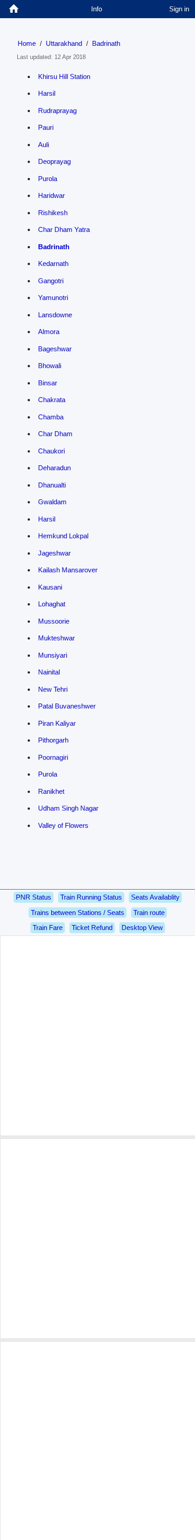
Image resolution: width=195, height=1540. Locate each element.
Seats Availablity (155, 897)
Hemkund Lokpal (63, 536)
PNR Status (33, 897)
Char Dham (55, 434)
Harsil (46, 93)
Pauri (46, 127)
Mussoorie (53, 621)
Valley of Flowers (63, 825)
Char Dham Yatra (64, 229)
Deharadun (54, 468)
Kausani (50, 587)
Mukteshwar (56, 638)
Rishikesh (53, 212)
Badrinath (106, 43)
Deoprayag (54, 161)
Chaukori (51, 451)
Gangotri (50, 281)
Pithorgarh (53, 740)
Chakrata (51, 399)
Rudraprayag (57, 110)
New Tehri (53, 689)
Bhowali (49, 365)
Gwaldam (52, 502)
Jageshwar (54, 553)
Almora (48, 331)
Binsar (47, 383)
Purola (47, 178)
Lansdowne (55, 315)
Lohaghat (51, 604)
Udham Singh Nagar (68, 808)
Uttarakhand (64, 43)
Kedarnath (53, 263)
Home (27, 43)
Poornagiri (53, 757)
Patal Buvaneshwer (67, 706)
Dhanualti (52, 485)
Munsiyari (52, 655)
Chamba (50, 417)
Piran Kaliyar (57, 723)
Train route (149, 912)
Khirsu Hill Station (64, 76)
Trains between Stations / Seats (77, 912)
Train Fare (48, 927)
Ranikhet (51, 791)
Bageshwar (55, 349)
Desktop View (142, 927)
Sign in (179, 9)
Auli (43, 144)
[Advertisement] (97, 1035)
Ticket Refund (92, 927)
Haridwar (51, 195)
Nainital (49, 672)
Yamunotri (53, 297)
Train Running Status (91, 897)
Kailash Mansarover (68, 570)
